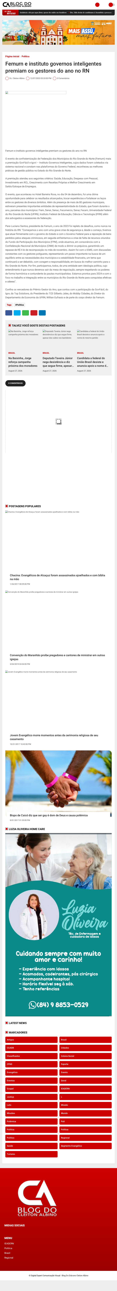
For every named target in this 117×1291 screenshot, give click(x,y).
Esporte (64, 1064)
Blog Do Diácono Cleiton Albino (75, 1275)
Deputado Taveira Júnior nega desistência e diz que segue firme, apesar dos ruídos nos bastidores (58, 362)
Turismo (11, 1154)
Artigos (10, 1039)
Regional (65, 1138)
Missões (11, 1113)
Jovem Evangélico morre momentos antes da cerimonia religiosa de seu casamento (54, 737)
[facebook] (8, 313)
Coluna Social (67, 1056)
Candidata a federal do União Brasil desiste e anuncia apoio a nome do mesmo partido (92, 362)
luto (9, 1105)
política (64, 1129)
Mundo (64, 1113)
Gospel (10, 1088)
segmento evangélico (71, 1146)
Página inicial (12, 56)
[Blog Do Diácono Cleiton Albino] (17, 8)
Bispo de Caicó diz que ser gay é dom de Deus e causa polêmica (49, 815)
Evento (64, 1072)
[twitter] (17, 313)
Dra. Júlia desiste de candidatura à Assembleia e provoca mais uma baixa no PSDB (83, 12)
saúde (10, 1146)
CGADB (10, 1048)
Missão (64, 1105)
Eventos (11, 1080)
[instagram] (13, 1231)
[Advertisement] (24, 481)
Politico (10, 1138)
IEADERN (65, 1088)
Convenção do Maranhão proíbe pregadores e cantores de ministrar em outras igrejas (57, 657)
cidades (65, 1048)
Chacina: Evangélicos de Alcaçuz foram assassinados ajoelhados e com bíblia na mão (57, 577)
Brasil (11, 353)
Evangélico (12, 1072)
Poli (63, 1121)
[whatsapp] (25, 313)
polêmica (11, 1121)
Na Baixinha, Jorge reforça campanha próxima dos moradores (22, 362)
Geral (63, 1080)
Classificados (13, 1056)
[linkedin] (42, 313)
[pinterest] (33, 313)
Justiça (10, 1097)
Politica (25, 56)
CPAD (9, 1064)
